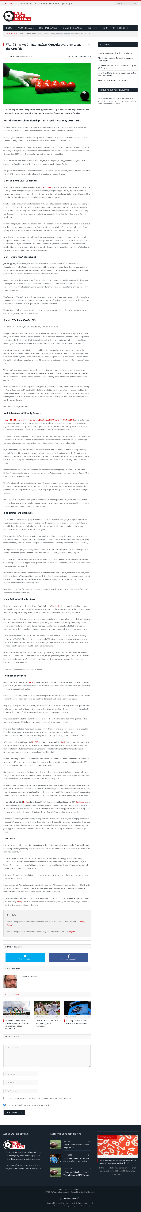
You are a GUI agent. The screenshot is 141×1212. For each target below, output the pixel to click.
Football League (48, 28)
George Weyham (12, 56)
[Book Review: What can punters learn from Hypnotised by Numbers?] (117, 1146)
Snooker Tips (85, 56)
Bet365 (31, 682)
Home (22, 34)
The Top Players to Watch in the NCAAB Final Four (77, 1022)
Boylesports (81, 802)
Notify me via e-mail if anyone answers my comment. (27, 1105)
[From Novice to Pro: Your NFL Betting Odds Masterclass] (47, 1009)
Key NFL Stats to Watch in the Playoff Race (115, 53)
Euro (105, 28)
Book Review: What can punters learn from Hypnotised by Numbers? (117, 1161)
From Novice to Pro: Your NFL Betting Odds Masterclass (47, 1023)
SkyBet (64, 742)
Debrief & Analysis (107, 1137)
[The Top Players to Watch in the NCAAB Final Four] (77, 1009)
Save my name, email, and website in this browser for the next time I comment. (39, 1098)
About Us (68, 1189)
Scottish (92, 28)
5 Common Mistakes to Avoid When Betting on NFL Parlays (76, 1173)
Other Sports (120, 28)
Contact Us (78, 1189)
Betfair (26, 802)
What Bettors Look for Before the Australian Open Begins (46, 3)
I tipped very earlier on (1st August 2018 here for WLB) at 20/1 (38, 420)
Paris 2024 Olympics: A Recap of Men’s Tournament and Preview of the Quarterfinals (17, 1025)
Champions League (72, 28)
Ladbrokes (46, 187)
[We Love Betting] (17, 15)
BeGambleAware (83, 1203)
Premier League (25, 28)
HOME (9, 28)
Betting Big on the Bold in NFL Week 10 (113, 80)
